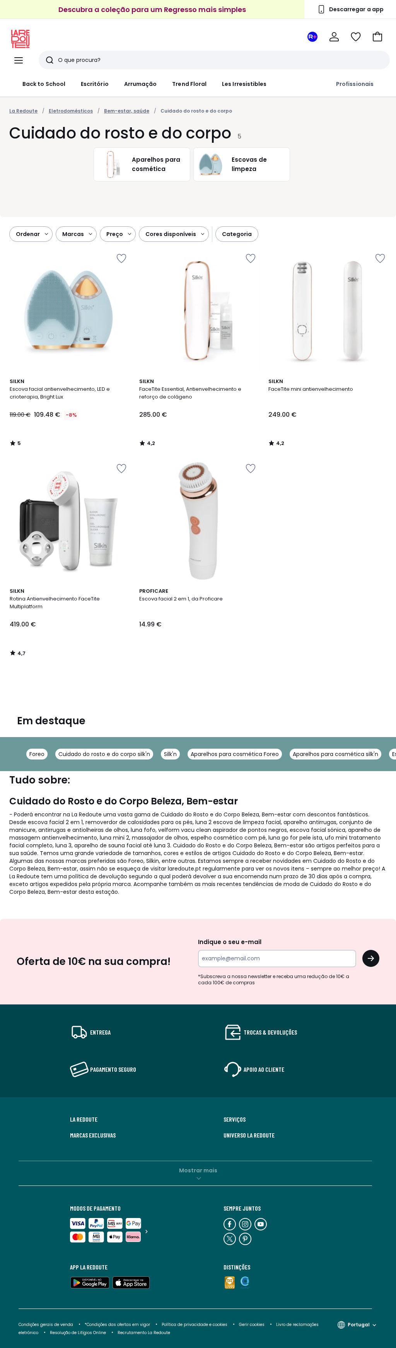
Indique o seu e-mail (229, 942)
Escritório (95, 84)
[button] (377, 36)
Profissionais (355, 84)
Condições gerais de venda (46, 1324)
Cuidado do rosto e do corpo (196, 111)
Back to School (43, 84)
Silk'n (170, 754)
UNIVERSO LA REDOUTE (249, 1135)
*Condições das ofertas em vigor (117, 1324)
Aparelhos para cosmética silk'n (335, 754)
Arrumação (140, 84)
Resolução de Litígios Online (78, 1333)
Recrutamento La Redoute (144, 1333)
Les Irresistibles (244, 84)
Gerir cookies (252, 1324)
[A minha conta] (334, 36)
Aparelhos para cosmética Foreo (235, 754)
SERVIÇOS (235, 1119)
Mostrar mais (198, 1170)
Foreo (36, 754)
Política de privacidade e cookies (194, 1324)
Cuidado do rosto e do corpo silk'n (104, 754)
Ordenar (28, 234)
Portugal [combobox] (359, 1324)
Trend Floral (189, 84)
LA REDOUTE (83, 1119)
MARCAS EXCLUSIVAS (93, 1135)
